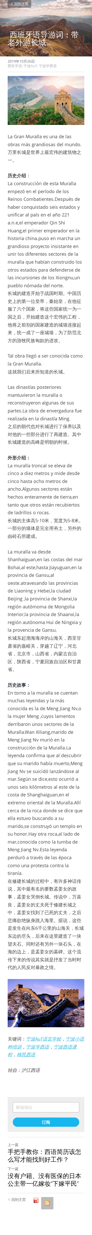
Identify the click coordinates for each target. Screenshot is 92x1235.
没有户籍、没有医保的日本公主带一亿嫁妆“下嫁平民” (44, 1179)
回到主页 (21, 4)
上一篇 (13, 1144)
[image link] (46, 100)
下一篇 (13, 1168)
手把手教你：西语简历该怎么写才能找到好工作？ (44, 1155)
